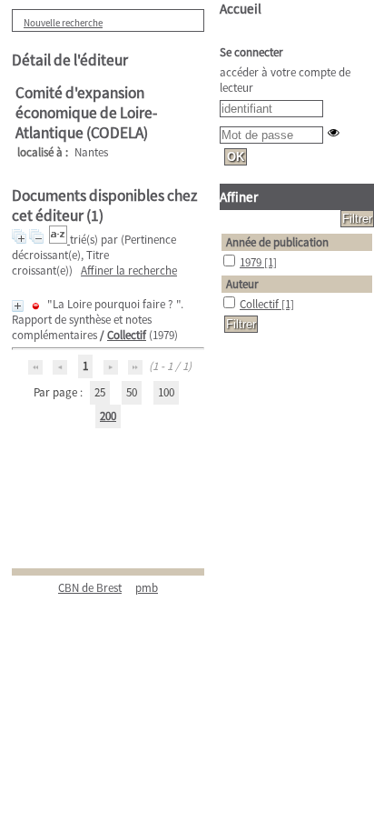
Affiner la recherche (129, 270)
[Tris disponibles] (59, 239)
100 (166, 392)
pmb (146, 588)
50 (131, 392)
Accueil (240, 8)
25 (99, 392)
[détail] (18, 306)
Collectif (126, 335)
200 (108, 416)
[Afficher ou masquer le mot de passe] (334, 132)
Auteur (242, 284)
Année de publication (277, 242)
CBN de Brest (90, 588)
